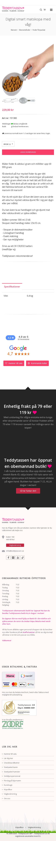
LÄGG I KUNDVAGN (28, 152)
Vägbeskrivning (10, 794)
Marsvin (14, 30)
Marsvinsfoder (24, 30)
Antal (7, 144)
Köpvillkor (8, 789)
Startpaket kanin (11, 767)
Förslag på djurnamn (12, 780)
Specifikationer (12, 286)
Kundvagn (8, 785)
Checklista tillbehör (12, 763)
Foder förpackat (39, 30)
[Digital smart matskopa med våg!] (28, 68)
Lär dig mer (8, 758)
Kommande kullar (38, 363)
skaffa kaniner (29, 632)
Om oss (7, 798)
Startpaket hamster (12, 771)
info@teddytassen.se (15, 551)
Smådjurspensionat (12, 776)
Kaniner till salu (15, 363)
